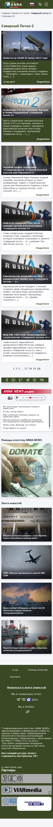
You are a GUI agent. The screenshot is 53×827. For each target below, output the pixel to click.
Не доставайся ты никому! (15, 428)
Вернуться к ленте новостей (26, 687)
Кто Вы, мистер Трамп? (13, 412)
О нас (15, 670)
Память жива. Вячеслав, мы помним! (19, 425)
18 (30, 368)
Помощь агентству (38, 670)
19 (34, 368)
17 (26, 368)
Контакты (15, 676)
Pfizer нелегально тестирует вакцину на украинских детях (21, 416)
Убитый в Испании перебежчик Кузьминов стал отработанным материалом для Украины (23, 421)
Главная (5, 13)
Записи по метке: (31, 13)
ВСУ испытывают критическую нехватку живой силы (21, 407)
